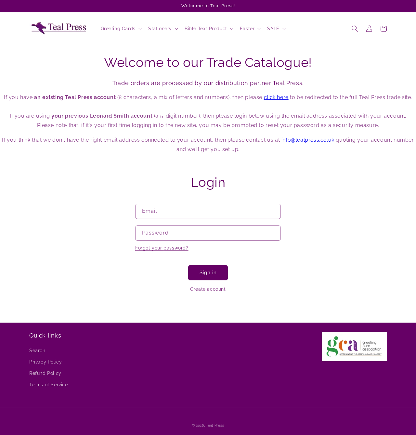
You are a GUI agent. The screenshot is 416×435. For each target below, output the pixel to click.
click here (276, 97)
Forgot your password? (161, 247)
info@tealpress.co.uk (307, 140)
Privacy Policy (45, 362)
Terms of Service (48, 384)
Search (37, 350)
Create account (208, 289)
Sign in (208, 272)
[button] (120, 28)
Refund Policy (45, 373)
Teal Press (215, 425)
